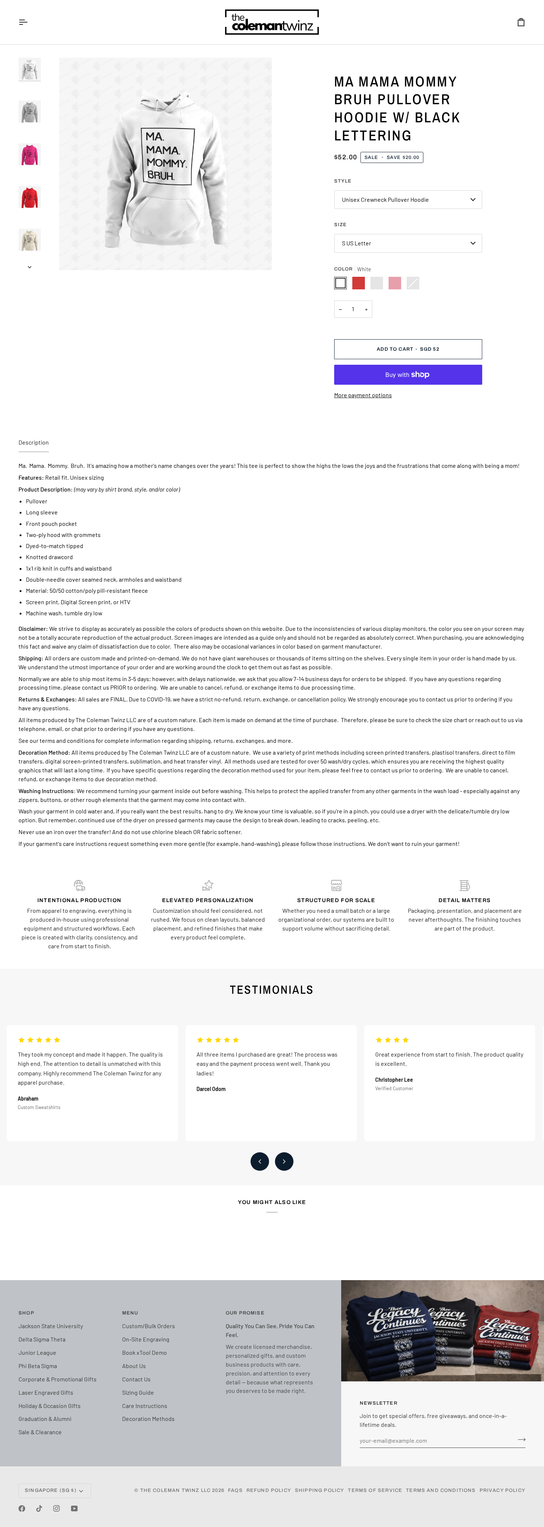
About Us (134, 1365)
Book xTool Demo (144, 1352)
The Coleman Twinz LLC (175, 1490)
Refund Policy (268, 1490)
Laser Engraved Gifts (46, 1392)
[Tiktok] (39, 1508)
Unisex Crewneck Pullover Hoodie (385, 199)
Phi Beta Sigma (38, 1365)
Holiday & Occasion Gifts (50, 1405)
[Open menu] (30, 22)
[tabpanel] (272, 654)
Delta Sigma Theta (42, 1339)
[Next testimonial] (284, 1161)
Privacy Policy (502, 1490)
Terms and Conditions (441, 1490)
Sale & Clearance (40, 1431)
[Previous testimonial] (260, 1161)
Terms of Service (375, 1490)
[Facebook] (22, 1508)
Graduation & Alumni (45, 1418)
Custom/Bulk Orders (148, 1325)
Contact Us (136, 1379)
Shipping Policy (320, 1490)
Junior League (37, 1352)
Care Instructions (144, 1405)
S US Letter (356, 242)
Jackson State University (51, 1325)
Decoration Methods (148, 1418)
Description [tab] (34, 442)
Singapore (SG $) (51, 1490)
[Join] (519, 1439)
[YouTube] (74, 1508)
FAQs (235, 1490)
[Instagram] (56, 1508)
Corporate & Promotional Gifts (58, 1379)
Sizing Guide (138, 1392)
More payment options (363, 394)
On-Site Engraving (145, 1339)
